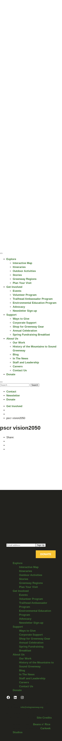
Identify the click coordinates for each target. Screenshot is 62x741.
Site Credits (44, 717)
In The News (20, 358)
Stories (17, 275)
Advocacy (19, 306)
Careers (18, 366)
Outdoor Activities (24, 271)
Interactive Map (22, 263)
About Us (12, 338)
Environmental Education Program (34, 302)
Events (17, 290)
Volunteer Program (25, 294)
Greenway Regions (24, 278)
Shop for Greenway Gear (28, 326)
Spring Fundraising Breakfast (31, 334)
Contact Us (20, 370)
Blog (16, 354)
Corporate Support (24, 322)
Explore (11, 259)
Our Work (19, 342)
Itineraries (19, 267)
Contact (11, 391)
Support (11, 314)
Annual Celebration (25, 330)
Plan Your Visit (22, 282)
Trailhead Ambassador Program (33, 298)
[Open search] (1, 381)
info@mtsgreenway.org (32, 707)
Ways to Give (21, 318)
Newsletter (13, 395)
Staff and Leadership (26, 362)
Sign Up (40, 545)
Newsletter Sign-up (25, 310)
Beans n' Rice (41, 724)
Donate (10, 374)
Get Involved (14, 286)
